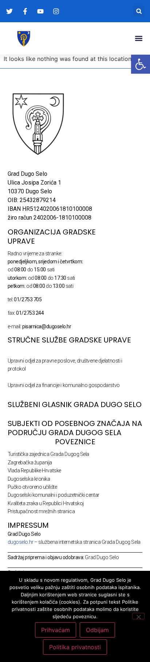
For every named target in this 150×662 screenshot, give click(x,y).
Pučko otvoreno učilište (32, 487)
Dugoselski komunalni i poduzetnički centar (53, 495)
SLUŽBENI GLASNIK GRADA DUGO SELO (75, 404)
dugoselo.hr (20, 542)
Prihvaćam (55, 630)
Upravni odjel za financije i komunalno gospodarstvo (64, 385)
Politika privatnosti (75, 647)
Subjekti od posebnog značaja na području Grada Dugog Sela (75, 428)
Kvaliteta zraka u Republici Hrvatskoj (46, 503)
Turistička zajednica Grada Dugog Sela (48, 454)
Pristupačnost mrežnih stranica (41, 511)
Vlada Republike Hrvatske (34, 470)
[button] (139, 11)
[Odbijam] (138, 616)
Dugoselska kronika (29, 479)
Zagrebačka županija (30, 462)
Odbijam (97, 630)
